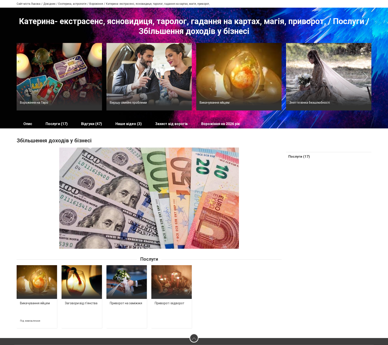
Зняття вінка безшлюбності (309, 102)
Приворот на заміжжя (126, 303)
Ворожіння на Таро (34, 102)
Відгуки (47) (91, 124)
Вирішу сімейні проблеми (128, 102)
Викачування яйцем (214, 102)
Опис (27, 124)
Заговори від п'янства (81, 303)
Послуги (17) (57, 124)
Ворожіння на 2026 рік (220, 124)
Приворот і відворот (169, 303)
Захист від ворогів (171, 124)
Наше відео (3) (128, 124)
